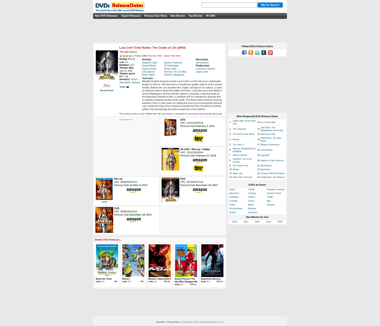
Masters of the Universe (272, 160)
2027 (246, 222)
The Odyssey (239, 129)
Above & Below (240, 155)
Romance (252, 212)
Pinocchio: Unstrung (242, 177)
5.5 (126, 62)
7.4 (129, 281)
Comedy (233, 201)
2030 (279, 222)
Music (251, 204)
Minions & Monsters (270, 144)
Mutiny (236, 169)
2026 (234, 222)
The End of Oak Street (243, 134)
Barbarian (265, 169)
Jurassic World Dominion (273, 173)
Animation (234, 197)
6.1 (103, 281)
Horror (251, 201)
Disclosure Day (268, 134)
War (269, 201)
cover (104, 201)
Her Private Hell (240, 165)
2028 (257, 222)
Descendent (266, 150)
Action (232, 189)
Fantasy (252, 193)
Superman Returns (210, 279)
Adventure (234, 193)
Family (251, 189)
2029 (268, 222)
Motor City (238, 173)
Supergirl (265, 155)
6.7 (181, 284)
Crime (232, 204)
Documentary (235, 208)
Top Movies (195, 15)
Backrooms (266, 165)
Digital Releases (131, 15)
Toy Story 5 (238, 144)
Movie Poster (107, 90)
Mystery (252, 208)
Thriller (270, 197)
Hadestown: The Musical (272, 177)
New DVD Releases (106, 15)
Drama (232, 212)
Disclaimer (160, 322)
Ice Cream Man (268, 122)
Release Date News (155, 15)
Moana (236, 139)
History (251, 197)
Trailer (122, 87)
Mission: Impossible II (159, 279)
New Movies (177, 15)
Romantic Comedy (276, 189)
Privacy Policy (173, 322)
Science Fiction (274, 193)
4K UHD (210, 15)
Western (271, 204)
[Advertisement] (126, 145)
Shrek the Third (104, 279)
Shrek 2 (126, 279)
